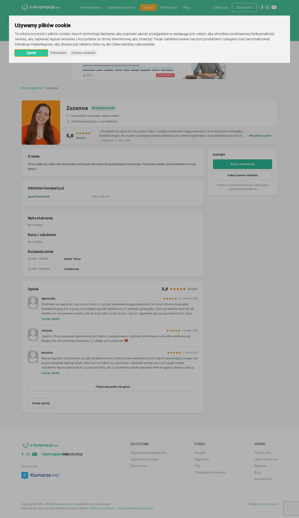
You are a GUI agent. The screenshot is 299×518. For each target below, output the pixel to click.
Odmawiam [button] (58, 53)
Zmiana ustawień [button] (83, 53)
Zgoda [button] (31, 53)
